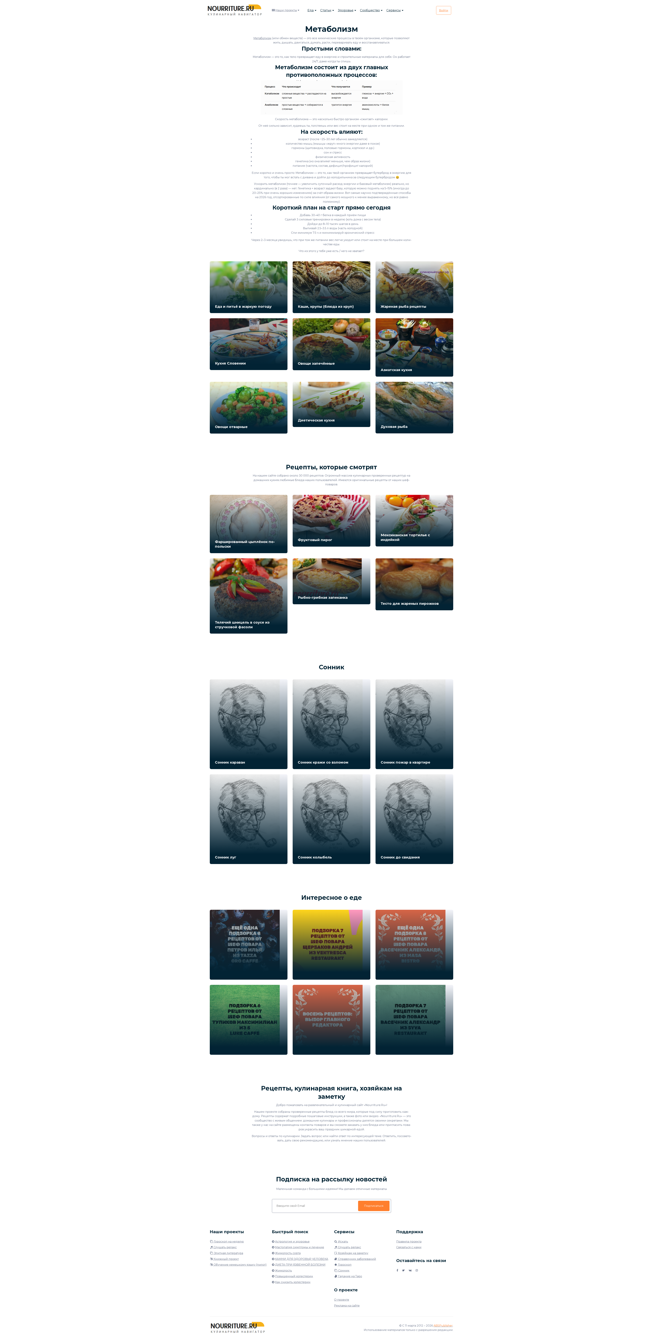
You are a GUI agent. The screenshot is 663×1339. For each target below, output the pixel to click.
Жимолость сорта (288, 1253)
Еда (311, 10)
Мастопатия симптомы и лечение (299, 1247)
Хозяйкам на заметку (352, 1253)
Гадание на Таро (349, 1276)
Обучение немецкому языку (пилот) (240, 1264)
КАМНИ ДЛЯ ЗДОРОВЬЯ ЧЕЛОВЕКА (301, 1259)
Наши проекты (286, 10)
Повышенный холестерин (294, 1276)
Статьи (325, 10)
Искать (342, 1241)
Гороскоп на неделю (228, 1241)
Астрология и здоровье (292, 1241)
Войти (443, 10)
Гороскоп (344, 1264)
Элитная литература (228, 1253)
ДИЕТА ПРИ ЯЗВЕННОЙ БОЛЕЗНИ (300, 1264)
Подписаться (373, 1205)
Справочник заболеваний (356, 1259)
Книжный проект (226, 1259)
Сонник (343, 1270)
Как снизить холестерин (292, 1282)
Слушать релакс (225, 1247)
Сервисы (393, 10)
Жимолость (283, 1270)
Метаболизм (262, 38)
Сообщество (370, 10)
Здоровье (345, 10)
